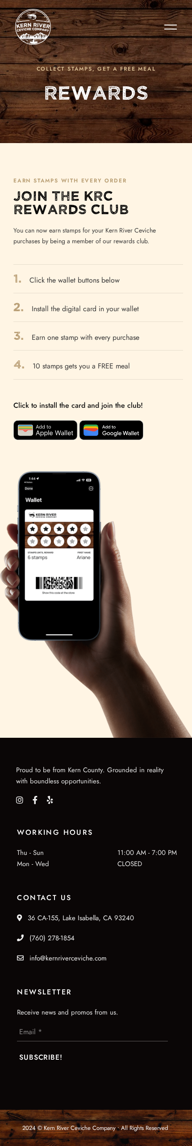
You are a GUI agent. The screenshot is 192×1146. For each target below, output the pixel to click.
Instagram (19, 800)
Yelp (50, 800)
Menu (168, 27)
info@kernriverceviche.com (68, 958)
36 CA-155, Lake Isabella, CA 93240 (79, 918)
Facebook (35, 800)
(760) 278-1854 (51, 938)
